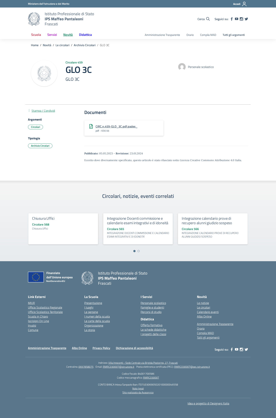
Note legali (138, 388)
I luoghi (88, 307)
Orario (190, 35)
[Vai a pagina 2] (138, 251)
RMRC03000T (151, 378)
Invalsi (32, 325)
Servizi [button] (52, 34)
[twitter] (246, 19)
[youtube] (236, 19)
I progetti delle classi (153, 334)
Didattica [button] (85, 34)
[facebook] (231, 19)
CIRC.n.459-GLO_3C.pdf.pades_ (116, 126)
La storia (89, 330)
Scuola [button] (36, 34)
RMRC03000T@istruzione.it (118, 367)
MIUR (31, 303)
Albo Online (204, 316)
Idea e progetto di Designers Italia (208, 403)
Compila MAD (208, 35)
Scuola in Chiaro (38, 316)
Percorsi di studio (151, 312)
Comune (33, 330)
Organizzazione (93, 325)
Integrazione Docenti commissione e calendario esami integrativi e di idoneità (137, 220)
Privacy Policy (101, 348)
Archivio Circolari (40, 146)
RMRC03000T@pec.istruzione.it (192, 367)
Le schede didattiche (153, 329)
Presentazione (93, 303)
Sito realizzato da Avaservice (138, 392)
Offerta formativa (151, 325)
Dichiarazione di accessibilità (134, 348)
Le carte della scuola (97, 321)
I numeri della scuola (97, 316)
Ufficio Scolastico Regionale (45, 307)
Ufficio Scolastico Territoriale (45, 312)
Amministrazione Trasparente (162, 35)
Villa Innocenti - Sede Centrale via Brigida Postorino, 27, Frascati (143, 363)
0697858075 (86, 367)
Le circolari (203, 307)
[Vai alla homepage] (34, 19)
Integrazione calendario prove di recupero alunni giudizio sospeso (207, 220)
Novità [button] (68, 34)
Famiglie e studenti (152, 307)
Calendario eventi (208, 312)
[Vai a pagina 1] (134, 251)
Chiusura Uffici (43, 218)
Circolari (35, 127)
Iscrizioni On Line (38, 321)
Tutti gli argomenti (234, 35)
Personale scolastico (153, 303)
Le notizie (203, 303)
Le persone (91, 312)
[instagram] (241, 19)
